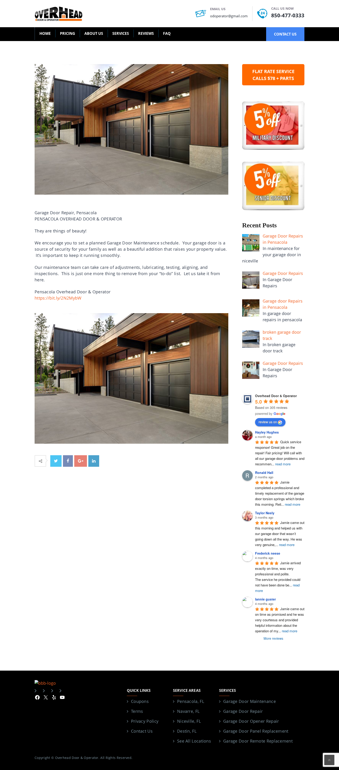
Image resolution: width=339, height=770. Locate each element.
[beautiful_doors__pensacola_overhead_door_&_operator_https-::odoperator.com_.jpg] (131, 378)
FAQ (167, 33)
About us (93, 33)
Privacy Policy (144, 721)
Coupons (140, 701)
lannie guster (265, 599)
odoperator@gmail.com (229, 16)
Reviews (146, 33)
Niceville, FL (189, 721)
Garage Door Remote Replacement (258, 741)
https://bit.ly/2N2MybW (58, 298)
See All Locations (194, 741)
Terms (137, 711)
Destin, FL (186, 731)
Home (45, 33)
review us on (268, 421)
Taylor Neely (264, 513)
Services (120, 33)
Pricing (67, 33)
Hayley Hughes (267, 432)
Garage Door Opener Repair (251, 721)
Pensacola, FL (190, 701)
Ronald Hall (264, 472)
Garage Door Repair (243, 711)
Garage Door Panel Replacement (255, 731)
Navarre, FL (188, 711)
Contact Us (142, 731)
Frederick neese (267, 553)
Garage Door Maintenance (249, 701)
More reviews (273, 638)
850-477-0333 (287, 15)
